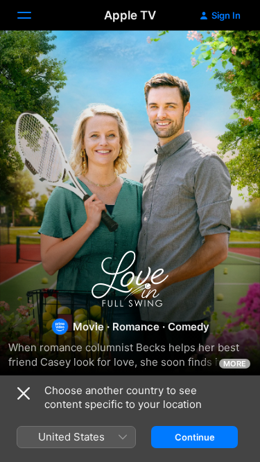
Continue (195, 437)
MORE (234, 363)
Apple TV (130, 15)
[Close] (23, 393)
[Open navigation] (32, 15)
